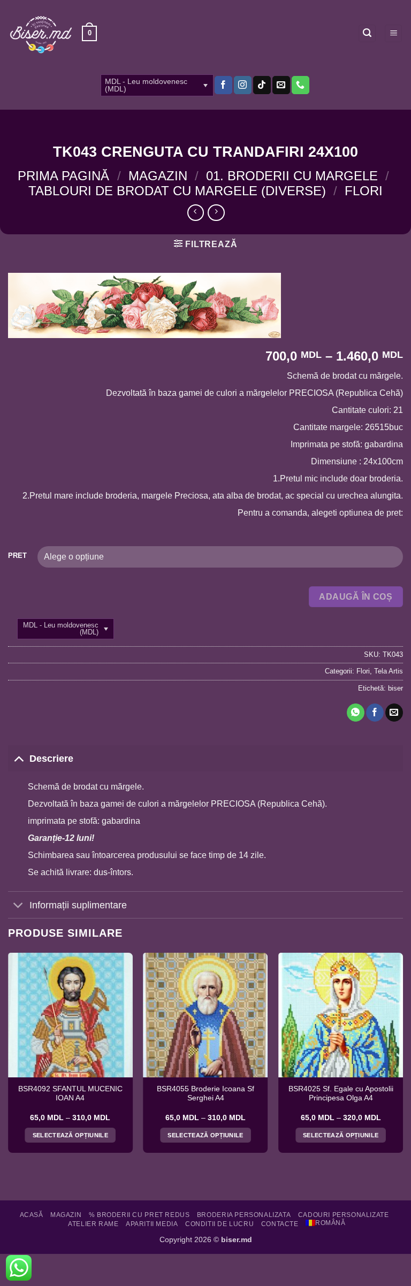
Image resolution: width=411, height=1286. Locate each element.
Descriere (51, 758)
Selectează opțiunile (71, 1135)
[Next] (402, 1057)
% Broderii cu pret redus (139, 1215)
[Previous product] (216, 212)
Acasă (31, 1215)
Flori (364, 190)
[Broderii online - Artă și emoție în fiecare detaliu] (41, 34)
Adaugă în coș (355, 596)
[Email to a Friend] (394, 712)
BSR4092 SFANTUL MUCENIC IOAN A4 (70, 1094)
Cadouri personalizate (343, 1215)
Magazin (157, 176)
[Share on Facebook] (375, 712)
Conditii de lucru (219, 1224)
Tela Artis (388, 671)
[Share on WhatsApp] (355, 712)
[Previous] (9, 1057)
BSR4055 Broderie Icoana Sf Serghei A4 (205, 1094)
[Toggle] (18, 758)
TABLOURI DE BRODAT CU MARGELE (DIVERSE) (177, 190)
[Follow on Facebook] (223, 85)
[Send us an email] (281, 85)
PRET (17, 556)
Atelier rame (93, 1224)
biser (395, 688)
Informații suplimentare (78, 905)
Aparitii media (152, 1224)
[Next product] (195, 212)
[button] (89, 34)
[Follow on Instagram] (243, 85)
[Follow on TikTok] (262, 85)
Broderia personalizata (244, 1215)
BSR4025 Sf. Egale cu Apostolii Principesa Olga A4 (340, 1094)
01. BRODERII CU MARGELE (292, 176)
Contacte (280, 1224)
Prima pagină (63, 176)
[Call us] (300, 85)
